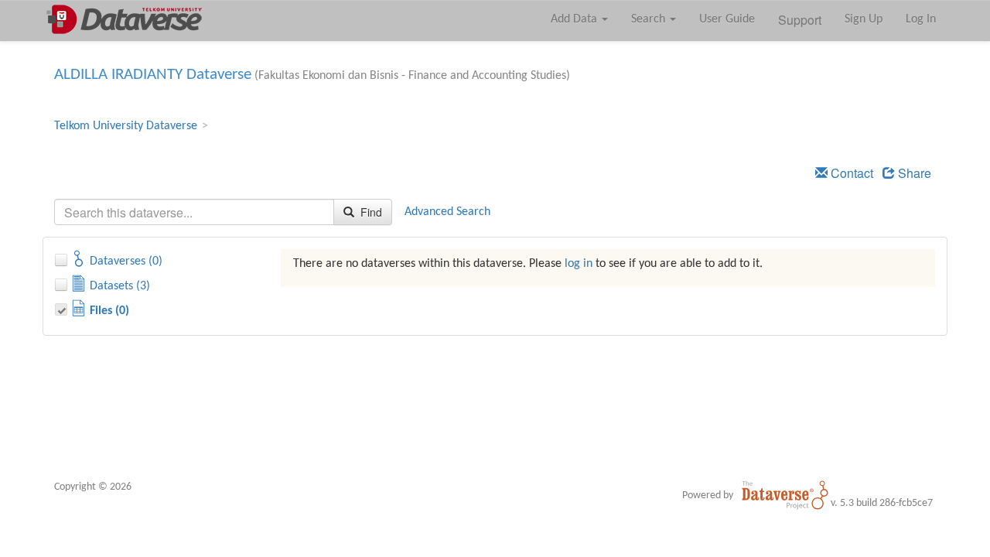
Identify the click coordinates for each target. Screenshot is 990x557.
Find (369, 212)
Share (913, 173)
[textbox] (194, 212)
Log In (921, 19)
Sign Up (863, 19)
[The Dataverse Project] (785, 495)
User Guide (727, 19)
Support (799, 20)
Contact (850, 173)
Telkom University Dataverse (125, 126)
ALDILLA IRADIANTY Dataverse (152, 75)
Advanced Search (447, 212)
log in (578, 264)
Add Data (575, 19)
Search (649, 19)
